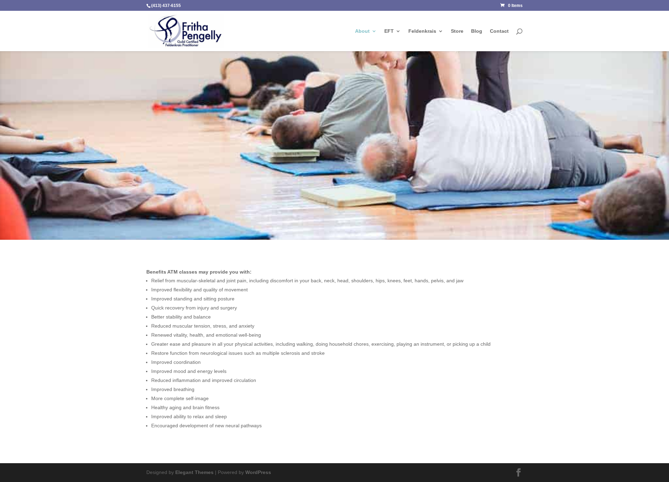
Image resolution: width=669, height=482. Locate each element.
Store (457, 31)
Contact (499, 31)
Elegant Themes (194, 472)
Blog (476, 31)
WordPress (258, 472)
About (362, 31)
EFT (389, 31)
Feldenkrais (422, 31)
